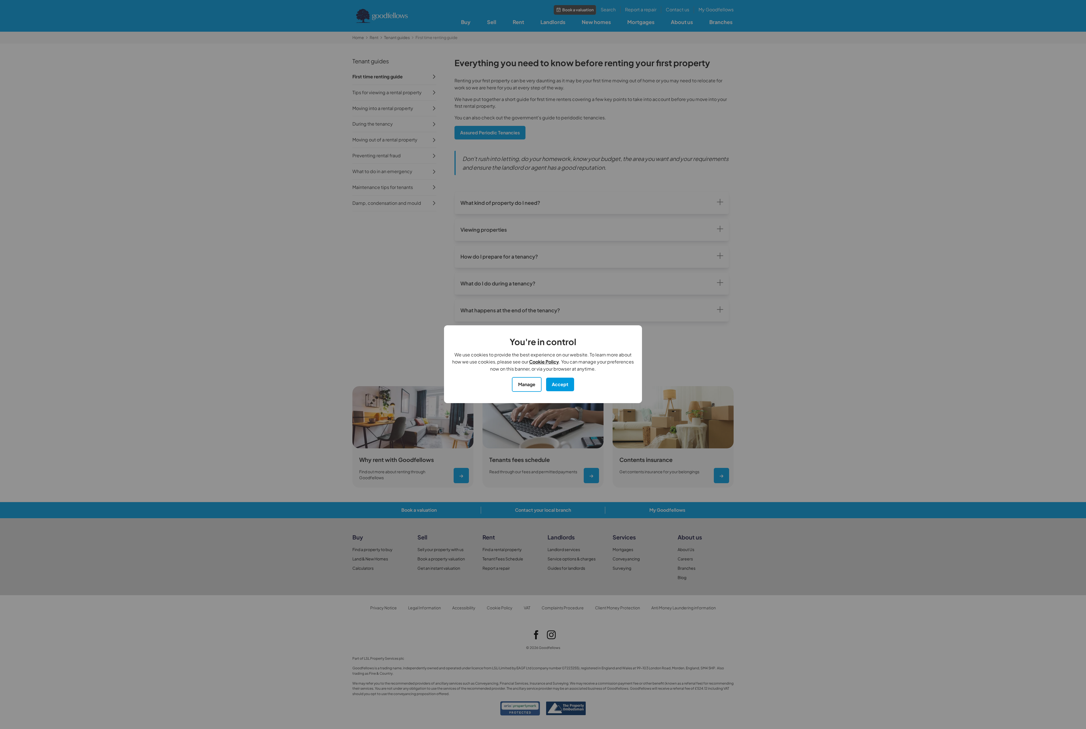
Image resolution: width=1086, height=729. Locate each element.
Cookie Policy (544, 362)
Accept (560, 384)
